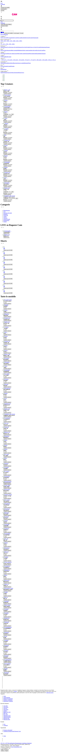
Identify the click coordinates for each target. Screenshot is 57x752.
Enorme (12, 66)
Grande (9, 66)
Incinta (34, 53)
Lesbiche (24, 37)
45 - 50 (18, 40)
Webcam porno (6, 719)
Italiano (2, 72)
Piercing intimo (11, 53)
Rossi (4, 56)
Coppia (31, 37)
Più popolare (10, 37)
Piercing (31, 53)
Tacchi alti (24, 47)
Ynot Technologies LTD (16, 746)
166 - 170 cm (25, 59)
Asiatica (5, 50)
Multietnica (20, 50)
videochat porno (49, 692)
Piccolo (2, 66)
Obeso (29, 63)
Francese (9, 72)
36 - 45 (11, 44)
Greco (22, 72)
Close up (32, 47)
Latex (15, 53)
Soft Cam (15, 37)
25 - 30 (6, 40)
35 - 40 (12, 40)
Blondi (6, 56)
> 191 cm (53, 59)
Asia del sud (40, 50)
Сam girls (5, 705)
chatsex (15, 691)
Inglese (5, 72)
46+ (14, 44)
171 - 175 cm (31, 59)
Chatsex (5, 710)
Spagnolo (16, 72)
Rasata (37, 53)
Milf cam (5, 713)
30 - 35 (9, 40)
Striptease (20, 47)
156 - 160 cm (13, 59)
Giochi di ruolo (37, 47)
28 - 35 (8, 44)
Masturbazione (4, 47)
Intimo (40, 53)
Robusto (26, 63)
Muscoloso (15, 63)
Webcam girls (6, 718)
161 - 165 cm (19, 59)
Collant (28, 47)
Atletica (11, 63)
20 (1, 40)
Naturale (27, 53)
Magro (5, 63)
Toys (8, 47)
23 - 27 (5, 44)
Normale (6, 66)
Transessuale (35, 37)
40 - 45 (15, 40)
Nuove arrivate (4, 37)
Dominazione (43, 47)
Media (8, 63)
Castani (9, 56)
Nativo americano (26, 50)
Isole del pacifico (34, 50)
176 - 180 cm (37, 59)
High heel (5, 53)
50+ (21, 40)
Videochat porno (7, 717)
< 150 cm (3, 59)
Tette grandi (19, 37)
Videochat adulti (6, 715)
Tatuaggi (44, 53)
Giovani (28, 37)
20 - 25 (3, 40)
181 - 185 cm (43, 59)
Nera (44, 50)
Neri (2, 56)
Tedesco (12, 72)
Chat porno (5, 709)
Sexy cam (5, 714)
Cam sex (5, 708)
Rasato (2, 69)
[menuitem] (2, 3)
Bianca (2, 50)
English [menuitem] (6, 750)
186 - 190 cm (48, 59)
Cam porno (5, 707)
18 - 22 (2, 44)
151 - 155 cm (8, 59)
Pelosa (2, 53)
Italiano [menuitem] (2, 750)
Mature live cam (6, 712)
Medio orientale (14, 50)
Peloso (5, 69)
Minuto (2, 63)
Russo (20, 72)
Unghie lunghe (22, 53)
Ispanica (9, 50)
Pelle (18, 53)
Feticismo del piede (13, 47)
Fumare (48, 47)
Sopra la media (21, 63)
